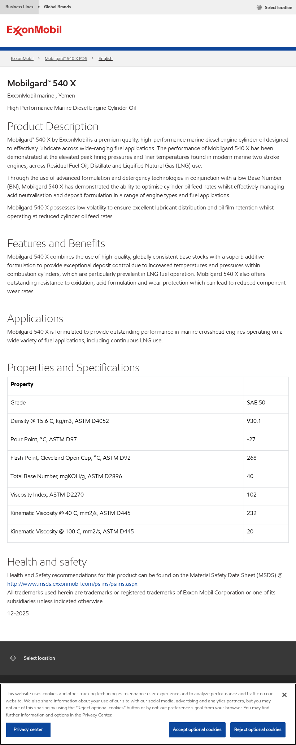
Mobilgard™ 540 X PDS (66, 58)
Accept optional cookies (197, 729)
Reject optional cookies (258, 729)
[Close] (284, 695)
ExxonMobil (22, 58)
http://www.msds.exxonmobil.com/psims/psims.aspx (72, 584)
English (106, 58)
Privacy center (28, 729)
